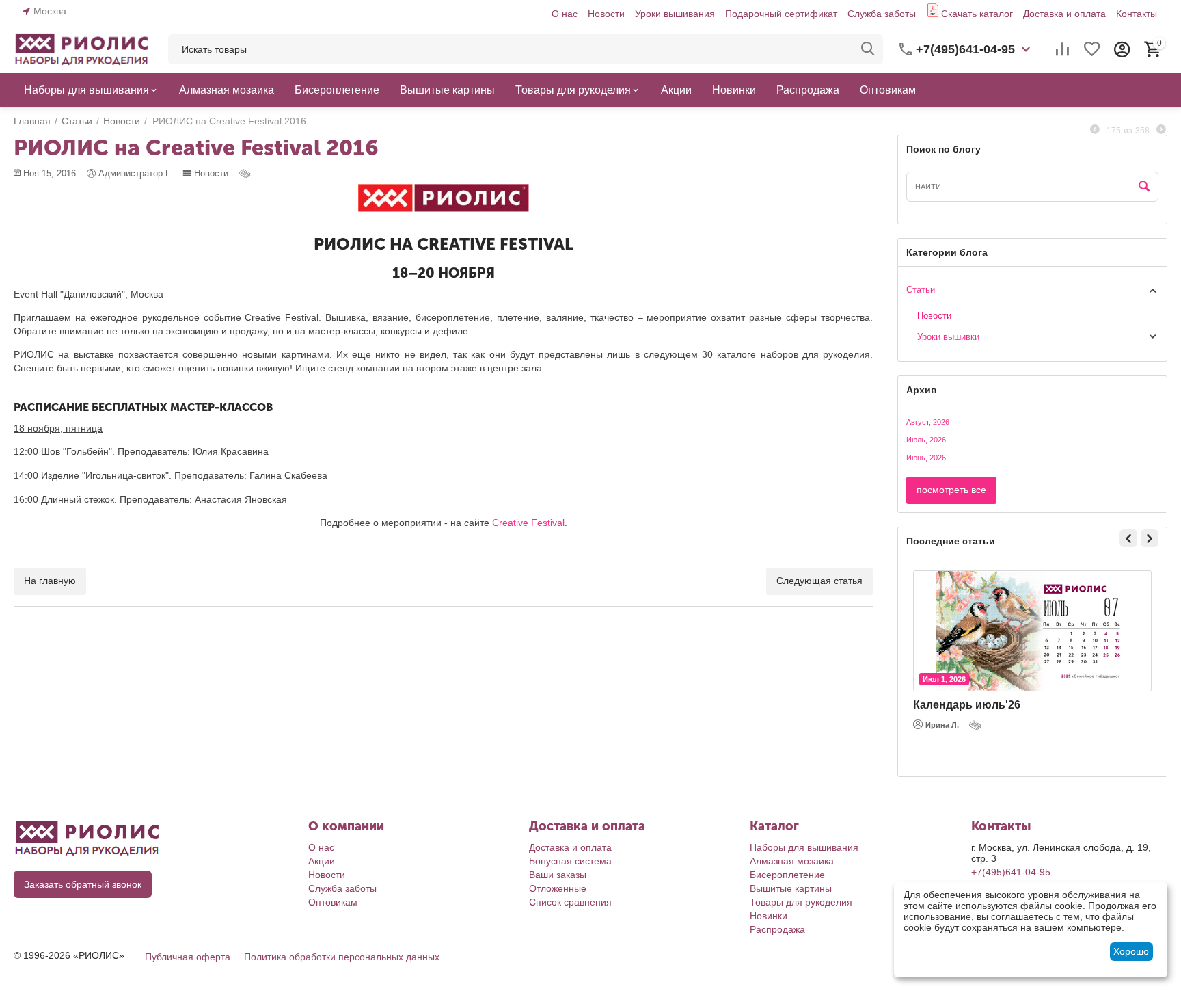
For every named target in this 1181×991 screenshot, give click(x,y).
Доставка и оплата (1064, 13)
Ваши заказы (557, 874)
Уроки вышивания (675, 13)
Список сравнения (570, 902)
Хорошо (1131, 951)
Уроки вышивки (948, 337)
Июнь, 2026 (926, 457)
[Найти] (868, 49)
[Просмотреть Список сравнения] (1062, 49)
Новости (606, 13)
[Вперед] (1161, 129)
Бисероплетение (787, 874)
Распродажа (777, 929)
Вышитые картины (791, 888)
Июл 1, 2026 (944, 679)
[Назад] (1095, 129)
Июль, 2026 (926, 440)
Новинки (768, 915)
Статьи (920, 290)
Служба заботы (881, 13)
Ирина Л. (942, 725)
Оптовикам (332, 902)
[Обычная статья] (246, 173)
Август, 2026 (927, 422)
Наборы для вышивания (804, 847)
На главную (50, 580)
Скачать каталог (977, 13)
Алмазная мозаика (792, 861)
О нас (565, 13)
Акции (321, 861)
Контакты (1136, 13)
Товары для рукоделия (801, 902)
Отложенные (557, 888)
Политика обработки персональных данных (341, 956)
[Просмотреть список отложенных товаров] (1092, 49)
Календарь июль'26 (966, 705)
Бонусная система (570, 861)
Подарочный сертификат (781, 13)
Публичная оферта (187, 956)
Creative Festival (528, 522)
